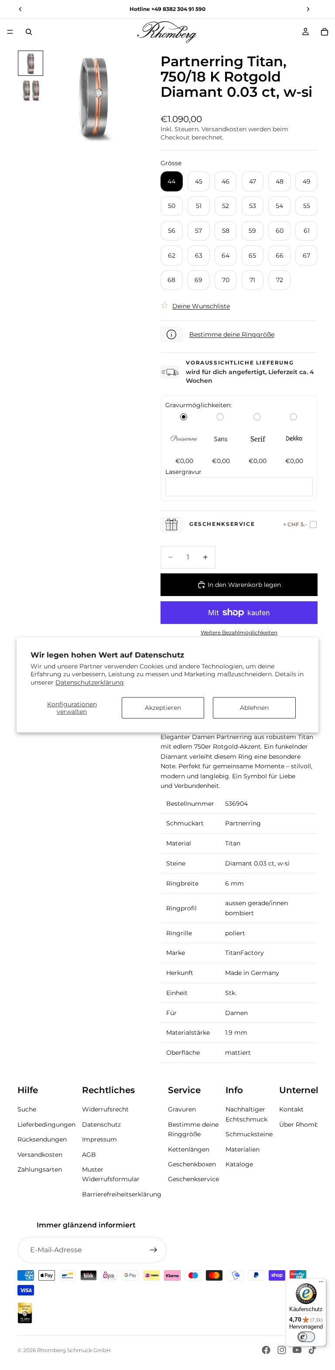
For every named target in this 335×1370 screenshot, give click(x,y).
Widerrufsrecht (105, 1109)
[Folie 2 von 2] (30, 90)
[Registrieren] (153, 1250)
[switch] (306, 1337)
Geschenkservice (193, 1179)
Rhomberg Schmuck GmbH (74, 1350)
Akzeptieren (163, 708)
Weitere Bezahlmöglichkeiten (239, 633)
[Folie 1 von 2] (30, 63)
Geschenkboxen (192, 1164)
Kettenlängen (188, 1149)
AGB (89, 1154)
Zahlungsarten (39, 1169)
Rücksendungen (42, 1139)
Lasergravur (183, 472)
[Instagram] (282, 1350)
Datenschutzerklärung (89, 682)
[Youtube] (297, 1350)
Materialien (243, 1149)
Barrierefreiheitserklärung (121, 1194)
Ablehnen (254, 708)
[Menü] (10, 32)
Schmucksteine (249, 1134)
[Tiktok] (312, 1350)
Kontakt (291, 1109)
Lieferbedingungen (46, 1124)
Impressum (99, 1139)
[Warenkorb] (324, 31)
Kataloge (239, 1164)
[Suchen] (28, 31)
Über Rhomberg (304, 1124)
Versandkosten (39, 1154)
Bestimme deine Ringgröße (231, 334)
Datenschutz (101, 1124)
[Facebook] (266, 1350)
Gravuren (182, 1109)
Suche (26, 1109)
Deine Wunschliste (201, 306)
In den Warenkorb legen (244, 585)
